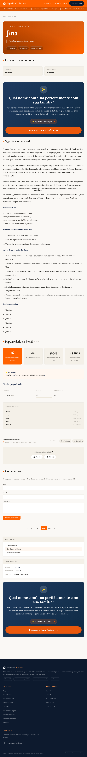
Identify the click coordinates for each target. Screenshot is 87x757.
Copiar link (79, 441)
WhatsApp (66, 441)
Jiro (55, 528)
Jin (38, 528)
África (32, 149)
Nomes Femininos (9, 715)
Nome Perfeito (61, 3)
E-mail (5, 493)
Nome (4, 484)
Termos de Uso (51, 707)
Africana (12, 48)
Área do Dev (77, 3)
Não (51, 457)
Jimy (32, 528)
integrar (37, 188)
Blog (4, 691)
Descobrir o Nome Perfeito (43, 130)
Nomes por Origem (9, 711)
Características (12, 545)
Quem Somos (50, 691)
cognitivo (9, 259)
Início (4, 17)
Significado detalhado (14, 549)
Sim (38, 457)
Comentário (6, 501)
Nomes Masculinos (9, 719)
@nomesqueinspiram (14, 743)
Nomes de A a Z (8, 699)
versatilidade (42, 185)
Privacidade (50, 703)
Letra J (9, 17)
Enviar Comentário (11, 518)
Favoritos (6, 707)
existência (11, 156)
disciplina (66, 287)
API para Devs (51, 699)
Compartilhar (37, 48)
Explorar (48, 3)
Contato (49, 695)
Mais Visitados (8, 703)
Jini (49, 528)
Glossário (6, 723)
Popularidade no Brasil (14, 552)
